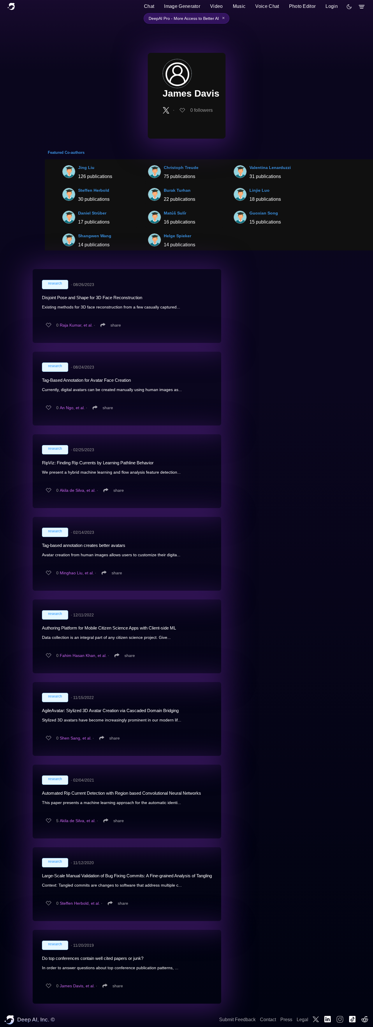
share (115, 325)
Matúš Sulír (175, 213)
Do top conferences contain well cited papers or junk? (92, 958)
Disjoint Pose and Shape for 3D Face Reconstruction (92, 297)
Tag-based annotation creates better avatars (83, 545)
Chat (149, 6)
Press (286, 1019)
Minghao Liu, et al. (77, 573)
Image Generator (182, 6)
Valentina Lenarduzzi (270, 167)
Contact (268, 1019)
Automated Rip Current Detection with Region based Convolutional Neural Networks (121, 793)
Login (332, 6)
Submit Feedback (237, 1019)
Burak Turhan (177, 190)
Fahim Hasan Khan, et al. (83, 655)
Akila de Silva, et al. (78, 490)
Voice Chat (267, 6)
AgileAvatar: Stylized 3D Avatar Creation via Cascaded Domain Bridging (110, 710)
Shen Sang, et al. (76, 738)
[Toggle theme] (349, 6)
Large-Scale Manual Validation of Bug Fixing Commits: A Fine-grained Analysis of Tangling (127, 875)
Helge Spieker (177, 235)
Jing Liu (86, 167)
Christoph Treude (181, 167)
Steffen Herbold (93, 190)
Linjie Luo (259, 190)
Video (216, 6)
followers (201, 110)
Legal (302, 1019)
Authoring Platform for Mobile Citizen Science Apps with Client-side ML (109, 627)
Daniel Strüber (92, 213)
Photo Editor (302, 6)
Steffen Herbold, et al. (80, 903)
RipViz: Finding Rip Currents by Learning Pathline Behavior (98, 462)
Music (239, 6)
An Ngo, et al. (72, 407)
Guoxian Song (263, 213)
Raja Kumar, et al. (76, 325)
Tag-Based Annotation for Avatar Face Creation (86, 380)
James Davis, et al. (77, 986)
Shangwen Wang (94, 235)
